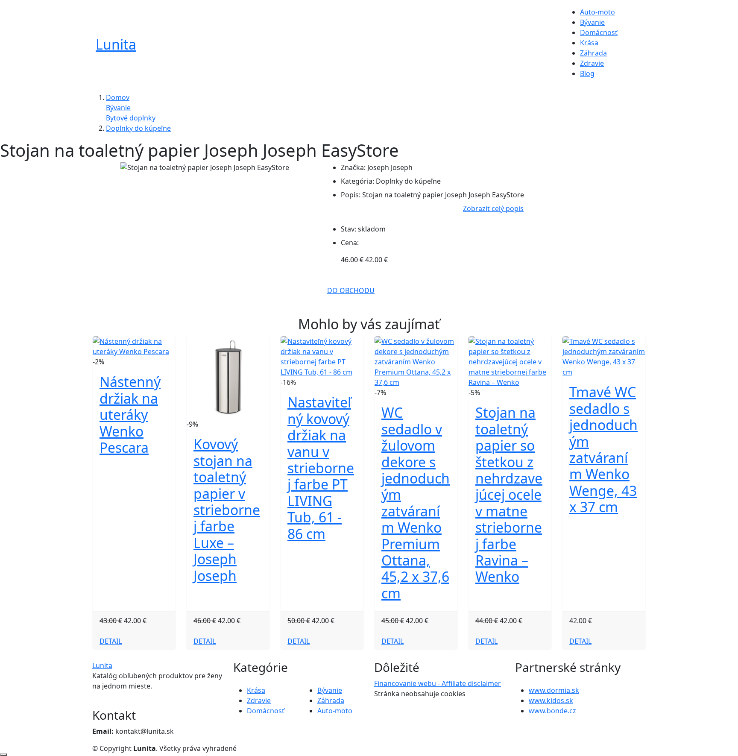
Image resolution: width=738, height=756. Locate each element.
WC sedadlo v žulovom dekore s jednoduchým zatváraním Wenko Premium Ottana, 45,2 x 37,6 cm (415, 502)
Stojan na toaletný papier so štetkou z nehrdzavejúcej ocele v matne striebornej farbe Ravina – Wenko (508, 494)
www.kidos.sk (551, 700)
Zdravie (592, 63)
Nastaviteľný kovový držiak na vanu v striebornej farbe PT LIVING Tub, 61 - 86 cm (320, 467)
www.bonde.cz (552, 710)
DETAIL (111, 641)
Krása (589, 42)
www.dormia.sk (554, 690)
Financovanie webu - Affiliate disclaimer (437, 683)
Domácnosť (599, 32)
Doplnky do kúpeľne (138, 128)
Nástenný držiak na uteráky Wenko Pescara (130, 414)
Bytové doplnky (130, 118)
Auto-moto (597, 12)
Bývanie (592, 22)
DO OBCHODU (351, 290)
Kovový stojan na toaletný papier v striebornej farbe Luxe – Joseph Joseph (226, 509)
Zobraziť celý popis (493, 208)
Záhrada (593, 53)
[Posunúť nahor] (3, 754)
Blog (587, 73)
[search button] (630, 47)
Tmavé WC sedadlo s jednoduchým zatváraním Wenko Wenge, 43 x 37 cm (603, 449)
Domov (117, 97)
